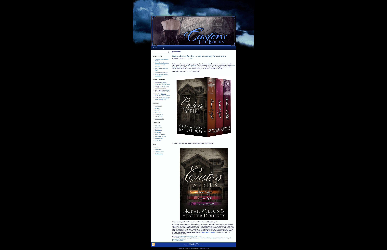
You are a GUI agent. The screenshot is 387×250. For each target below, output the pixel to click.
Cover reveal (158, 130)
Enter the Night (206, 64)
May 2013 (157, 110)
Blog (162, 48)
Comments (159, 151)
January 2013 (158, 116)
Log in (156, 147)
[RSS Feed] (153, 244)
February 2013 (159, 114)
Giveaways (158, 132)
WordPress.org (159, 154)
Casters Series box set (197, 238)
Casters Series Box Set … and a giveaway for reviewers (162, 64)
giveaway (213, 238)
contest (207, 238)
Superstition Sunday (160, 136)
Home (155, 48)
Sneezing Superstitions (161, 72)
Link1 (190, 243)
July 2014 (157, 108)
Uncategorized (159, 138)
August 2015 (158, 106)
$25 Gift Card (181, 238)
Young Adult (158, 140)
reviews (226, 238)
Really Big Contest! (160, 134)
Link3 (197, 243)
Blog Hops (158, 125)
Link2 (193, 243)
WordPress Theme (195, 248)
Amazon (187, 238)
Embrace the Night (191, 65)
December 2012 (159, 119)
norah (191, 58)
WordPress (185, 248)
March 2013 (158, 112)
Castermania (158, 128)
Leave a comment (178, 240)
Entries (158, 149)
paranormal (220, 238)
